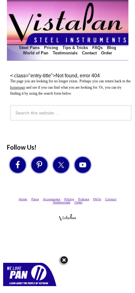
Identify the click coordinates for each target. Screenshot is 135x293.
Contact (89, 53)
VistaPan (67, 22)
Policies (83, 199)
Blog (111, 47)
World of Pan (35, 53)
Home (23, 199)
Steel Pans (28, 47)
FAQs (97, 47)
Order (106, 53)
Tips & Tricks (75, 47)
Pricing (51, 47)
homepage (17, 87)
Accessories (51, 199)
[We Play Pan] (32, 288)
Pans (35, 199)
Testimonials (65, 53)
